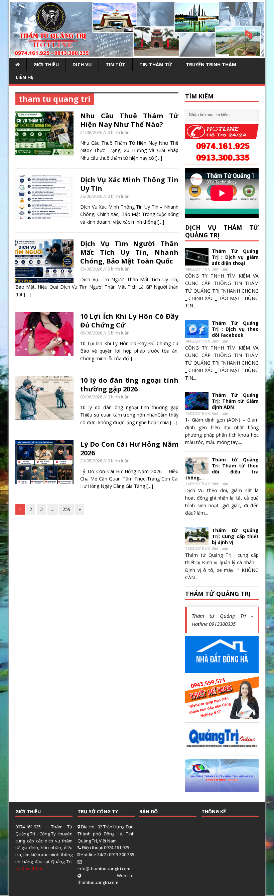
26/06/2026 (91, 196)
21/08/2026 (91, 132)
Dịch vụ (82, 64)
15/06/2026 (91, 269)
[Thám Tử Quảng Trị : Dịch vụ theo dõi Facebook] (197, 333)
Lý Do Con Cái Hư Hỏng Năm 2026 (129, 448)
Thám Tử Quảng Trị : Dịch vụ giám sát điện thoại (235, 257)
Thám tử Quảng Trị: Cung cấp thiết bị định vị (235, 536)
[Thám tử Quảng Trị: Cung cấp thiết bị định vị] (197, 541)
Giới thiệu (46, 64)
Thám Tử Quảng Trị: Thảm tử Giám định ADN (235, 401)
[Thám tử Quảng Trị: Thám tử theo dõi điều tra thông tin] (197, 470)
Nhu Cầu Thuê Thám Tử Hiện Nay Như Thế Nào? (129, 120)
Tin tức (116, 64)
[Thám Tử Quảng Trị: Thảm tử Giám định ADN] (197, 405)
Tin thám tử (155, 64)
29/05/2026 (91, 461)
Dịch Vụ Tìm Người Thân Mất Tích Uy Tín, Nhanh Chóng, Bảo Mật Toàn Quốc (129, 252)
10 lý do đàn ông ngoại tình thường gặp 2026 (129, 384)
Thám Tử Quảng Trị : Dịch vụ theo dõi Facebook (235, 329)
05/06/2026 (91, 333)
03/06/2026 (91, 397)
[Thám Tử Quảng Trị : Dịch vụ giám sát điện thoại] (197, 261)
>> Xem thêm (28, 869)
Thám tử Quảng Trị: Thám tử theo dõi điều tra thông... (222, 468)
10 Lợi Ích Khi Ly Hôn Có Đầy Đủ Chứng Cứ (129, 320)
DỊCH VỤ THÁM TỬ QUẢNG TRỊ (222, 231)
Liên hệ (24, 77)
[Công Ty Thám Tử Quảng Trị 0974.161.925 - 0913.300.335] (137, 53)
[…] (158, 158)
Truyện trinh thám (211, 64)
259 (66, 509)
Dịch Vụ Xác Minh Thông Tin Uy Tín (129, 184)
